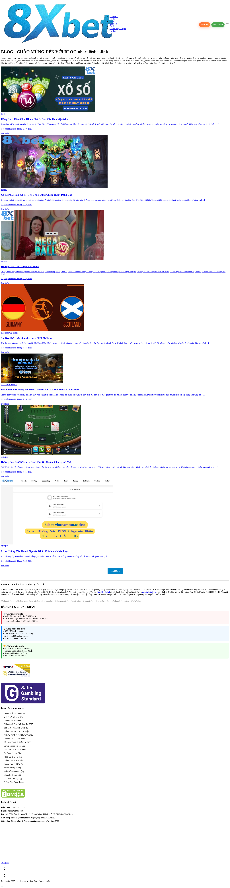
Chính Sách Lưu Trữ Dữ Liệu (16, 731)
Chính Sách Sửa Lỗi (12, 775)
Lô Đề (112, 19)
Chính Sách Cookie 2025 (14, 739)
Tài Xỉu (113, 26)
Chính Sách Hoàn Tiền (13, 760)
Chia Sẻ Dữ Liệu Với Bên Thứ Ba (18, 735)
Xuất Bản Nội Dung (12, 767)
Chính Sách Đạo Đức (13, 720)
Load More (115, 571)
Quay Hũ (113, 24)
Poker (112, 21)
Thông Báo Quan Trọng (14, 782)
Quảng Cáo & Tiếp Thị (13, 764)
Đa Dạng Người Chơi (13, 753)
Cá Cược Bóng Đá (9, 384)
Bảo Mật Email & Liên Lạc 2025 (17, 742)
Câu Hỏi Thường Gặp (13, 778)
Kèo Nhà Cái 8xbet (9, 333)
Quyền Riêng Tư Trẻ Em (14, 746)
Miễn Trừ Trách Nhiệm (13, 717)
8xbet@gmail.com (15, 811)
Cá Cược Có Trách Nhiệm (15, 749)
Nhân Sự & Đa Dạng (13, 757)
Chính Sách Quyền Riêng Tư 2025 (18, 724)
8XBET (4, 546)
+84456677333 (18, 807)
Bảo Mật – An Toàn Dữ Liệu (16, 728)
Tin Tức (113, 31)
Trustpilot (5, 862)
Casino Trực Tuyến (118, 28)
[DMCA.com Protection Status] (13, 797)
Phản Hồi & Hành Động (14, 771)
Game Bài (114, 16)
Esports (4, 189)
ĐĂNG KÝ (205, 25)
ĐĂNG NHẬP (218, 25)
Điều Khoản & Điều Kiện (14, 713)
